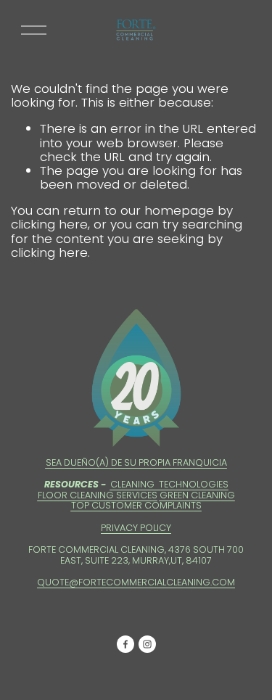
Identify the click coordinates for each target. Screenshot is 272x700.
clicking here (49, 224)
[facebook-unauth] (125, 644)
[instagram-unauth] (147, 644)
